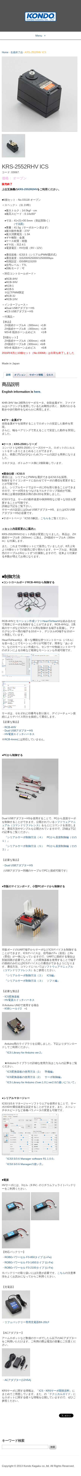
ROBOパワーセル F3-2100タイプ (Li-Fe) (29, 1267)
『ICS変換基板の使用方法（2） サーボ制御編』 (34, 1077)
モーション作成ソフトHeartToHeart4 (38, 620)
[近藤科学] (40, 13)
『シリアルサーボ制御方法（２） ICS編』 (30, 975)
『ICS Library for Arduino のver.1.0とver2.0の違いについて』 (41, 1082)
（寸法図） (19, 223)
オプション (20, 374)
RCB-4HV (10, 727)
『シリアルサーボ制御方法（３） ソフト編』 (32, 980)
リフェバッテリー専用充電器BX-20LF (27, 1322)
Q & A (50, 374)
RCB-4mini (11, 739)
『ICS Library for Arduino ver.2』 (24, 1052)
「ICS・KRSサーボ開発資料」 (54, 1390)
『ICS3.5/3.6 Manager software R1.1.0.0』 (30, 1158)
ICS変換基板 (12, 996)
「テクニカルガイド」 (60, 1394)
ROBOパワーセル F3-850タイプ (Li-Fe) (28, 1257)
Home (5, 52)
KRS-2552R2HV (27, 189)
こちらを (45, 518)
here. (37, 391)
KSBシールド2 (13, 1008)
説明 (8, 374)
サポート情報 (36, 374)
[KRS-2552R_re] (39, 94)
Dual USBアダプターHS (19, 730)
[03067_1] (13, 145)
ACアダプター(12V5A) (18, 1379)
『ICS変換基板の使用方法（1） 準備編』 (30, 1071)
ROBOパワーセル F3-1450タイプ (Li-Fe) (29, 1262)
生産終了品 (17, 52)
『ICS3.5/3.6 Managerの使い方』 (24, 1164)
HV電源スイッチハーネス (19, 734)
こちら (61, 1272)
